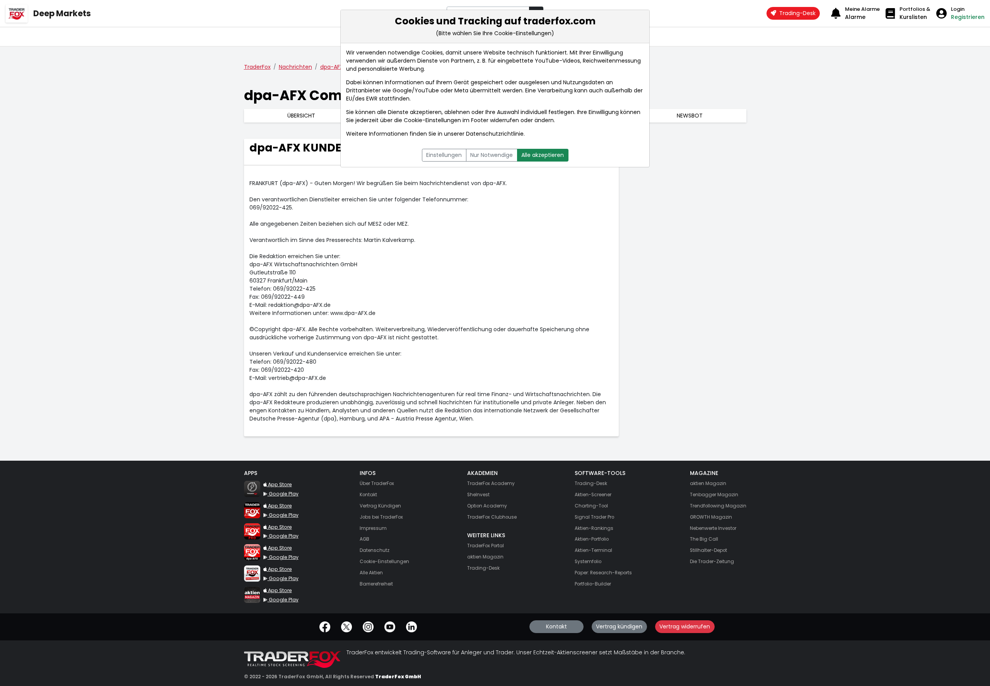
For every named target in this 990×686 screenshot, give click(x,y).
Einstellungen (444, 155)
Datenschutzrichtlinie (495, 134)
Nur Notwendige (491, 155)
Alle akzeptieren (542, 155)
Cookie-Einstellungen (432, 120)
